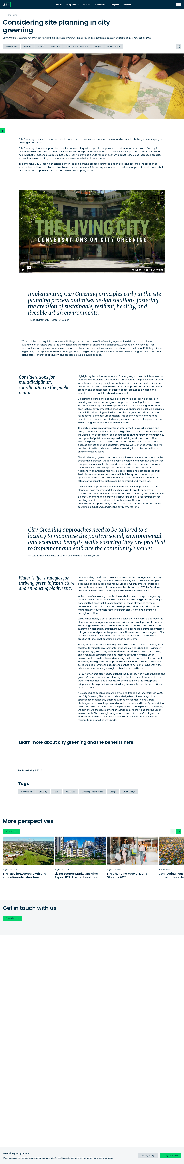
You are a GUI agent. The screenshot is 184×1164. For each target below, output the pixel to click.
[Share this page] (178, 46)
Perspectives (72, 5)
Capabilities (101, 5)
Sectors (86, 5)
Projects (115, 5)
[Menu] (178, 4)
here (128, 742)
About (59, 5)
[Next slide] (178, 831)
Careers (127, 5)
